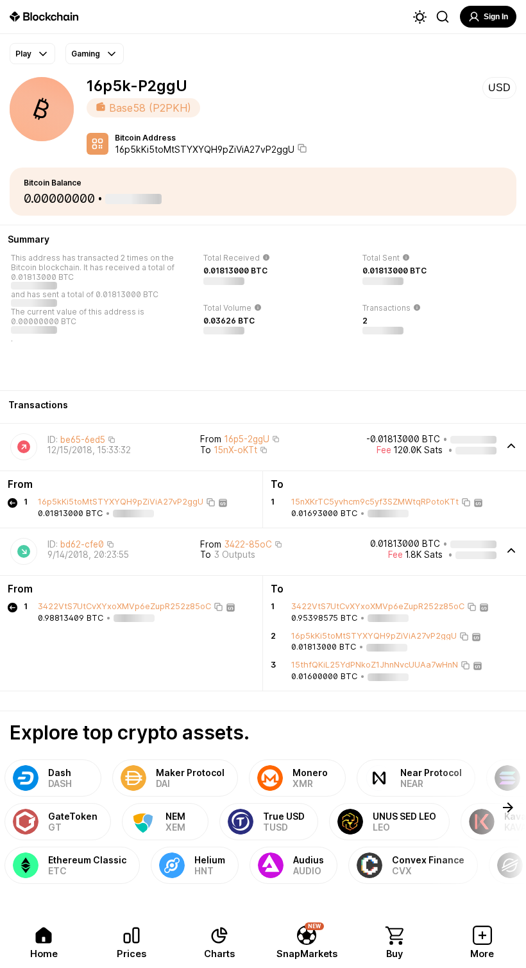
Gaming (85, 53)
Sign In (496, 16)
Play (23, 53)
